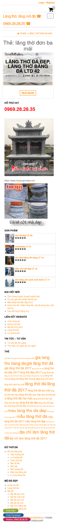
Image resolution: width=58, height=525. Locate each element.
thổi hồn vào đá (19, 428)
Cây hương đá (17, 454)
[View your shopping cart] (51, 10)
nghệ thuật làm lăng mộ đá (28, 425)
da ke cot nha (13, 324)
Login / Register (47, 2)
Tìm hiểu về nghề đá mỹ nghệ (21, 345)
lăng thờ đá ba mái (39, 390)
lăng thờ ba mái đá (38, 376)
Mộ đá (10, 490)
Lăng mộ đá (13, 485)
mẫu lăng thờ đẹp (35, 421)
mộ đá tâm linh (13, 425)
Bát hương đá (16, 469)
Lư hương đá (13, 332)
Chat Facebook (13, 514)
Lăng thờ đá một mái (42, 398)
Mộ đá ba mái (16, 502)
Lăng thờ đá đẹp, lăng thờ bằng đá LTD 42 (27, 66)
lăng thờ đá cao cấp (30, 394)
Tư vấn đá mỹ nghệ (16, 342)
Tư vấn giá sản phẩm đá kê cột (22, 299)
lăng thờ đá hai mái (19, 398)
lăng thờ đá (35, 383)
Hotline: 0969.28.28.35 (17, 519)
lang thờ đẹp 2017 (30, 372)
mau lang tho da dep (27, 410)
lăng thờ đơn (38, 406)
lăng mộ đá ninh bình (11, 376)
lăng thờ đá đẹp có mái (22, 405)
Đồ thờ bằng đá (14, 451)
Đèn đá (13, 466)
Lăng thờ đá (44, 76)
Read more (28, 92)
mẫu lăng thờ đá (32, 416)
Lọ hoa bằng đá (17, 475)
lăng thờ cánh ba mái (14, 384)
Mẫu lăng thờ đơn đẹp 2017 (20, 302)
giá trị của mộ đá (38, 368)
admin (27, 76)
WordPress (36, 517)
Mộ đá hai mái (17, 499)
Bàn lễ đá (14, 463)
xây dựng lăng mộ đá (32, 428)
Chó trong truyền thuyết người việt (23, 296)
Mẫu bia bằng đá (18, 472)
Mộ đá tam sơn (17, 493)
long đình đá (48, 372)
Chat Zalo (10, 510)
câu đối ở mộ (9, 358)
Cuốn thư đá (16, 460)
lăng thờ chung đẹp (29, 378)
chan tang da (13, 321)
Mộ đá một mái (17, 496)
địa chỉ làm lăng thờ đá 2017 (28, 438)
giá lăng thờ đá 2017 (17, 368)
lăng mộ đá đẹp (25, 376)
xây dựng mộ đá (46, 428)
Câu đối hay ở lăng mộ (18, 311)
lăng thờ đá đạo (11, 402)
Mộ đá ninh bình (15, 327)
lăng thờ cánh (47, 378)
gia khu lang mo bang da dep (24, 358)
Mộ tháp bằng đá (18, 508)
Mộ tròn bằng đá (18, 505)
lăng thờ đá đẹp (29, 402)
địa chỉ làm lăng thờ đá (29, 435)
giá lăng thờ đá (39, 363)
